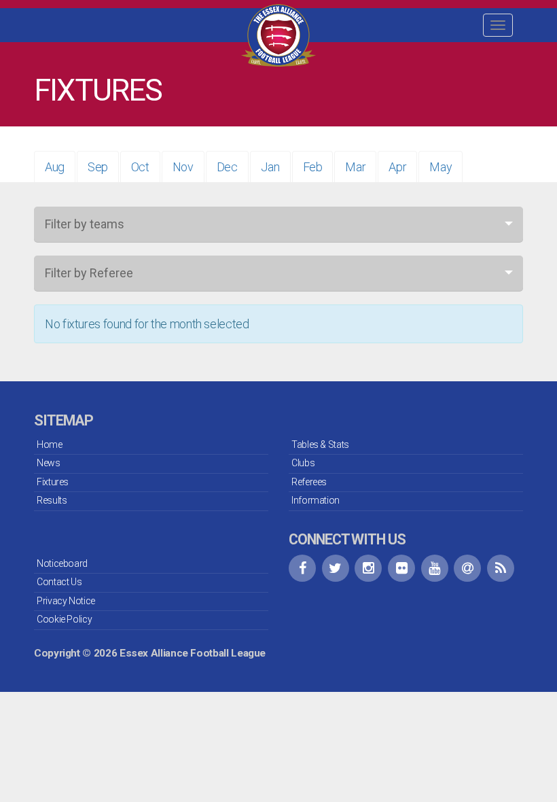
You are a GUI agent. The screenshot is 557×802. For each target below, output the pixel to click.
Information (315, 500)
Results (52, 500)
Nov (183, 167)
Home (49, 444)
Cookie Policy (64, 619)
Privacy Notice (66, 600)
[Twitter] (335, 568)
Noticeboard (62, 563)
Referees (309, 481)
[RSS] (500, 568)
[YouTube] (434, 568)
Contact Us (59, 581)
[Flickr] (401, 568)
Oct (140, 167)
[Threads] (467, 568)
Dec (227, 167)
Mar (355, 167)
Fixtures (53, 481)
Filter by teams (84, 224)
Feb (313, 167)
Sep (98, 167)
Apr (397, 167)
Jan (270, 167)
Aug (55, 167)
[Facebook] (302, 568)
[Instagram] (368, 568)
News (48, 462)
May (440, 167)
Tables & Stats (320, 444)
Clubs (303, 462)
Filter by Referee (89, 273)
